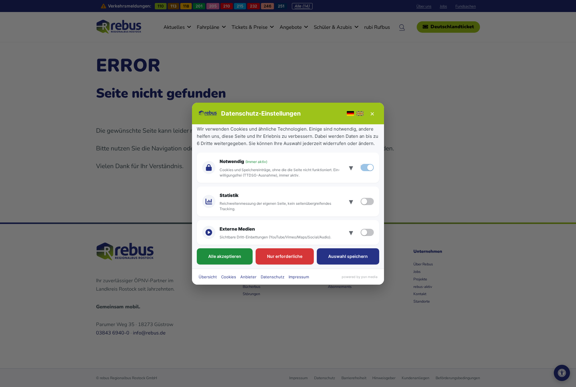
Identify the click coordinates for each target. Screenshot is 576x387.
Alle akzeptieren (224, 256)
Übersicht (208, 276)
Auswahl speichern (348, 256)
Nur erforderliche (284, 256)
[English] (360, 113)
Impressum (299, 276)
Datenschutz (272, 276)
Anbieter (248, 276)
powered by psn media (359, 277)
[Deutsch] (350, 113)
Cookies (228, 276)
